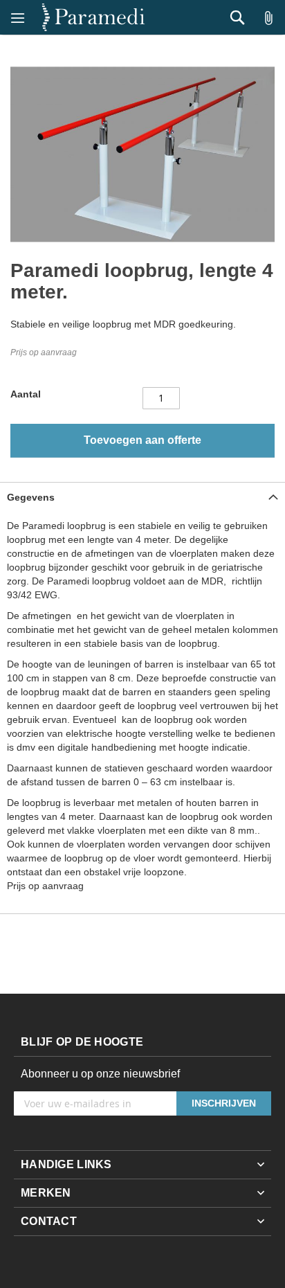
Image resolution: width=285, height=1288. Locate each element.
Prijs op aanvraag (43, 352)
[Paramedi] (93, 17)
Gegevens (31, 497)
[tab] (142, 497)
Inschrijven (224, 1103)
